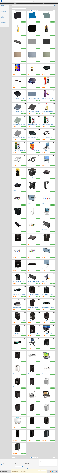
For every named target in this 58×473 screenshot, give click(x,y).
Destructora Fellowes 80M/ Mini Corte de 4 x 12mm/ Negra (18, 333)
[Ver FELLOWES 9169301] (48, 159)
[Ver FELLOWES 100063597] (19, 447)
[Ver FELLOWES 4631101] (19, 264)
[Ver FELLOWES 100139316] (34, 41)
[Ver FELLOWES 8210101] (48, 146)
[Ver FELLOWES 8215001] (34, 342)
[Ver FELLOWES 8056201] (48, 264)
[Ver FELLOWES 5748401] (34, 355)
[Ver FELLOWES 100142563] (19, 120)
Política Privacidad (17, 468)
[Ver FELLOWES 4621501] (19, 329)
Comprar (23, 74)
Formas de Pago (28, 469)
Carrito (56, 1)
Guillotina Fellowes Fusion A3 (44, 281)
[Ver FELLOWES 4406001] (19, 277)
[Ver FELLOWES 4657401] (34, 434)
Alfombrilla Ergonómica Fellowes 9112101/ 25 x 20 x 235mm (33, 137)
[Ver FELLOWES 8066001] (19, 185)
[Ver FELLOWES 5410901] (48, 277)
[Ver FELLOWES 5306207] (48, 94)
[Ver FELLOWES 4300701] (48, 290)
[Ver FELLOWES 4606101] (19, 316)
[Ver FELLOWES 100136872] (34, 211)
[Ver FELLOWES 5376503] (48, 120)
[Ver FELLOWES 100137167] (34, 172)
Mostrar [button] (54, 457)
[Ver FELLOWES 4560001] (48, 198)
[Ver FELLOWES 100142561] (19, 133)
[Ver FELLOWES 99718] (19, 28)
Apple (1, 23)
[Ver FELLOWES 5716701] (34, 251)
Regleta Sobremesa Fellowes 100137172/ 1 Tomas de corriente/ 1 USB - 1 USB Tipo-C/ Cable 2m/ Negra (48, 229)
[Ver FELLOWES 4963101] (19, 434)
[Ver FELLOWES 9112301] (48, 68)
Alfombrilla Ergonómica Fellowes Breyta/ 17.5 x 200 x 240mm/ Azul (19, 111)
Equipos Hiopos (15, 3)
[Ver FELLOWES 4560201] (19, 251)
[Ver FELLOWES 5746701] (48, 368)
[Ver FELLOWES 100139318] (48, 54)
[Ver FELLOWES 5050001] (34, 368)
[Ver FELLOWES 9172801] (34, 81)
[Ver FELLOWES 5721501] (19, 342)
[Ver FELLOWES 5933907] (34, 28)
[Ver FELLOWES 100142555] (34, 107)
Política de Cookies (31, 472)
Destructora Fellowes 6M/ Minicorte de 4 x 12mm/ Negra (18, 268)
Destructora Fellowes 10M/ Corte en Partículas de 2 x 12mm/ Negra (34, 333)
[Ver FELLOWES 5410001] (19, 224)
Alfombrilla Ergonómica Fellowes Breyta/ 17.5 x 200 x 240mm (33, 111)
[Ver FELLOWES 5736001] (48, 303)
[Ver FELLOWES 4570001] (19, 198)
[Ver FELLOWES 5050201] (19, 394)
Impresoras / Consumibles (3, 11)
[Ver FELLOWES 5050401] (34, 407)
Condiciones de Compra (17, 469)
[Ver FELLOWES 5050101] (19, 368)
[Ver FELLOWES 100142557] (19, 107)
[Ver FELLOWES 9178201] (19, 81)
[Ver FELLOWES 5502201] (19, 355)
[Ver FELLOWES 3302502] (19, 303)
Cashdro (43, 3)
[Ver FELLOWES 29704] (19, 15)
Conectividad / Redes (3, 12)
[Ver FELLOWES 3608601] (48, 107)
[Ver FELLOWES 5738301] (19, 290)
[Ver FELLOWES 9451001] (19, 420)
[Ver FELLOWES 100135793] (34, 420)
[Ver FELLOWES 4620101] (48, 420)
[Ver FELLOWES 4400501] (34, 290)
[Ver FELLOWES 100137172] (48, 224)
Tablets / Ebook (2, 17)
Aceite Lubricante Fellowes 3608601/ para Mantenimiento (47, 111)
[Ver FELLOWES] (19, 237)
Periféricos (2, 16)
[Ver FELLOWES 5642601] (34, 394)
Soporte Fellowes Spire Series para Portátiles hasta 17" (47, 137)
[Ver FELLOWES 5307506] (34, 146)
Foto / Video (2, 18)
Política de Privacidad (32, 463)
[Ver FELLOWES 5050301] (48, 381)
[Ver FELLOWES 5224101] (48, 355)
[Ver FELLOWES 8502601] (48, 251)
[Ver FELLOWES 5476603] (34, 120)
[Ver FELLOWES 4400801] (48, 316)
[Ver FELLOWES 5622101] (48, 394)
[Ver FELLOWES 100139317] (34, 54)
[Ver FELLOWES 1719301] (19, 381)
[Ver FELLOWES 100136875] (48, 185)
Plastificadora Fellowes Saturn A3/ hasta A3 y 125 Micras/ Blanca (48, 307)
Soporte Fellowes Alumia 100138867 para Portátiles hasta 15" (18, 163)
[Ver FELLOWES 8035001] (34, 237)
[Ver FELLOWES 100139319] (19, 54)
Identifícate (49, 1)
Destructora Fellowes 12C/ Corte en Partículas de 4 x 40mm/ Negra (34, 320)
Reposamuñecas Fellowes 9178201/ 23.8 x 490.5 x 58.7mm (18, 85)
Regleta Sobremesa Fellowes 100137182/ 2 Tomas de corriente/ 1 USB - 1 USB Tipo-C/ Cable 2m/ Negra (33, 281)
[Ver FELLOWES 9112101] (34, 133)
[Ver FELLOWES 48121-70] (48, 172)
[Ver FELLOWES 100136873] (34, 185)
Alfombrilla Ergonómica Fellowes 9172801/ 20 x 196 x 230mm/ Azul (34, 85)
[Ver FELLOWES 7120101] (34, 316)
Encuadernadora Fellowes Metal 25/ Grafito (17, 307)
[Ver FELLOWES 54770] (19, 146)
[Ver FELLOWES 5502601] (19, 407)
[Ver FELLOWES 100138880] (48, 211)
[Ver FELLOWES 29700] (34, 15)
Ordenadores (2, 5)
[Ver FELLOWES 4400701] (34, 303)
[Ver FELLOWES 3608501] (34, 68)
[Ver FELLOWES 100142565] (19, 41)
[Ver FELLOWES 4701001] (19, 211)
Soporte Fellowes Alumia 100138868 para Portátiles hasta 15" (33, 163)
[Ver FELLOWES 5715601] (34, 224)
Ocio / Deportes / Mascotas (3, 22)
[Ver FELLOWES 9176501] (19, 94)
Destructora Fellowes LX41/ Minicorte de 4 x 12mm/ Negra (47, 294)
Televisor (2, 10)
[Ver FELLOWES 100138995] (48, 41)
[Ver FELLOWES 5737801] (34, 264)
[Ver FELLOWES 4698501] (48, 434)
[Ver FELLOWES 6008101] (48, 237)
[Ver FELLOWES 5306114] (19, 68)
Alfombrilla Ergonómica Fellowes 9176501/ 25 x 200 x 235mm (18, 98)
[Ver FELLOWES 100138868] (34, 159)
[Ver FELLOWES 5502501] (34, 381)
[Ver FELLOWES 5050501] (48, 407)
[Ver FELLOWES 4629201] (48, 342)
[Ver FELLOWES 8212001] (48, 133)
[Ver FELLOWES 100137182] (34, 277)
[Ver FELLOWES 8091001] (48, 329)
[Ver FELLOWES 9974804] (48, 28)
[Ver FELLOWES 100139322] (34, 94)
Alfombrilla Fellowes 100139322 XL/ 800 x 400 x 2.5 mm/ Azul (33, 98)
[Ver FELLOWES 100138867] (19, 159)
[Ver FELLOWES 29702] (48, 15)
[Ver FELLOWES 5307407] (48, 81)
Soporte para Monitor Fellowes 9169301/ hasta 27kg (47, 163)
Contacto (53, 1)
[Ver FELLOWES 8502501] (34, 198)
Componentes (2, 6)
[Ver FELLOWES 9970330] (19, 172)
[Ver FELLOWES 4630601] (34, 329)
